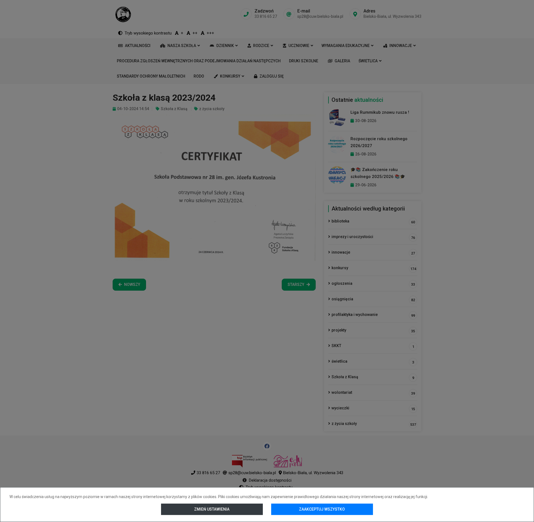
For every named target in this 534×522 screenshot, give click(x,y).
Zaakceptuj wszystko (322, 509)
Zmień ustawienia (212, 509)
